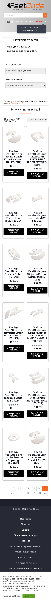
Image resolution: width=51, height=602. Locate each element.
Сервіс (25, 530)
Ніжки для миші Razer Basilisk (25, 569)
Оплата (25, 524)
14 (39, 488)
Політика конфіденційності (25, 546)
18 (16, 493)
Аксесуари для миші (25, 101)
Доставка (25, 519)
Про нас (25, 541)
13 (33, 488)
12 (27, 488)
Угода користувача (25, 552)
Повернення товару (25, 535)
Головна (8, 101)
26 (27, 493)
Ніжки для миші (15, 47)
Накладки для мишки (18, 51)
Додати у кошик (13, 172)
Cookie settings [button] (12, 596)
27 (33, 493)
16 (5, 493)
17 (11, 493)
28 (39, 493)
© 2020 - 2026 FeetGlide (25, 509)
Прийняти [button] (28, 596)
